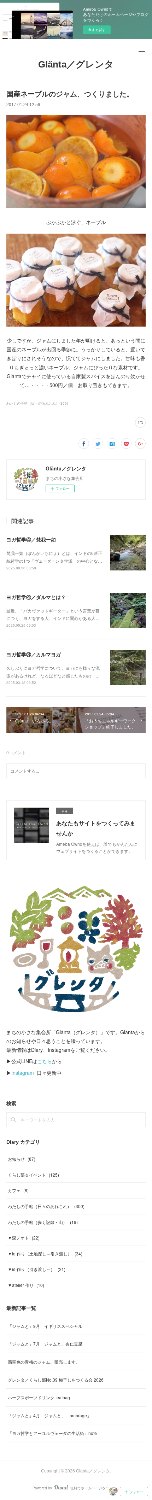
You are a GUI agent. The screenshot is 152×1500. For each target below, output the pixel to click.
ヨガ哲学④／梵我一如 (31, 539)
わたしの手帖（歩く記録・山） (43, 1222)
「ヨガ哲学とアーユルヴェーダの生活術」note (52, 1433)
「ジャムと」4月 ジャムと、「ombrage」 (49, 1415)
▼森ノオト (24, 1238)
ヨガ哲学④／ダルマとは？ (36, 596)
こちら (44, 1061)
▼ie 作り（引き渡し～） (36, 1269)
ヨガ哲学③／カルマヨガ (33, 654)
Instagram (22, 1072)
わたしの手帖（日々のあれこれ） (46, 1206)
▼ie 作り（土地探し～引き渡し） (45, 1253)
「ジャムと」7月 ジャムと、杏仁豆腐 (45, 1344)
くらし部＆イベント (33, 1175)
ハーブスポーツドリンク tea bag (39, 1397)
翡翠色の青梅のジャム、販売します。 (44, 1362)
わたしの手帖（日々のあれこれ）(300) (37, 403)
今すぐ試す (97, 29)
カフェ (18, 1190)
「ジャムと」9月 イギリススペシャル (45, 1326)
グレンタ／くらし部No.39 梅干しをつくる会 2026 (56, 1380)
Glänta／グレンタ (76, 64)
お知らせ (21, 1159)
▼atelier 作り (26, 1285)
